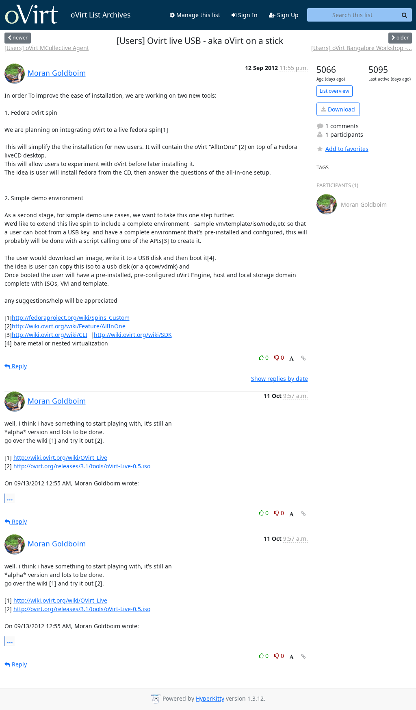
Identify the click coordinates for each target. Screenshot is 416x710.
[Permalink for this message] (303, 358)
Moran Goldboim (57, 73)
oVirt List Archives (100, 15)
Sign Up (287, 15)
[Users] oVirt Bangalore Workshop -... (361, 48)
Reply (18, 366)
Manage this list (197, 15)
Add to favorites (346, 149)
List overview (334, 90)
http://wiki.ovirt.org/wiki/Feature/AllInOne (69, 326)
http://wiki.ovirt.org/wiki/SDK (133, 335)
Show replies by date (279, 378)
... (10, 498)
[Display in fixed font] (291, 358)
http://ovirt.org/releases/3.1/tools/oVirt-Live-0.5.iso (81, 466)
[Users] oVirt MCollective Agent (46, 48)
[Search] (404, 15)
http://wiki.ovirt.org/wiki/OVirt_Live (60, 457)
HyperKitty (210, 699)
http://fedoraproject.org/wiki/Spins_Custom (71, 317)
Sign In (247, 15)
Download (340, 109)
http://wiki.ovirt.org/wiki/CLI (49, 335)
